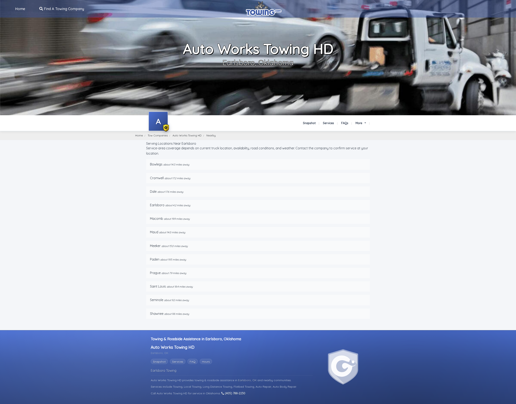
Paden (154, 259)
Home (20, 8)
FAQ (193, 361)
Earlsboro (157, 205)
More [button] (359, 123)
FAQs (344, 123)
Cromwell (157, 178)
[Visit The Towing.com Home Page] (263, 8)
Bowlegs (156, 164)
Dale (153, 191)
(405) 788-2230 (234, 393)
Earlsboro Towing (163, 370)
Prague (155, 273)
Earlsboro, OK (247, 380)
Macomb (156, 219)
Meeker (155, 246)
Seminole (156, 300)
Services (328, 123)
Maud (154, 232)
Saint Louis (158, 286)
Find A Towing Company (63, 8)
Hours (206, 361)
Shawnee (156, 314)
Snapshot (309, 123)
